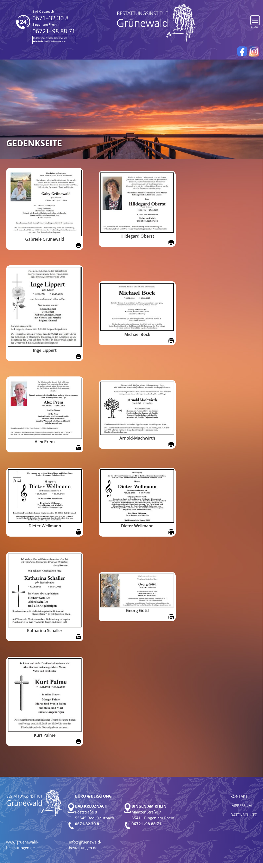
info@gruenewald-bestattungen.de (85, 844)
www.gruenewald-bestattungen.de (22, 844)
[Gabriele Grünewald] (45, 203)
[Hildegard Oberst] (137, 202)
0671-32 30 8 (87, 823)
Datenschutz (243, 814)
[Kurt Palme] (45, 695)
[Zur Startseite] (157, 22)
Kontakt (238, 796)
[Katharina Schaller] (45, 590)
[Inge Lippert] (45, 307)
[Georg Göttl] (137, 590)
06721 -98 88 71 (146, 823)
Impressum (241, 805)
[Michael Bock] (137, 307)
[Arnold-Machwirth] (137, 408)
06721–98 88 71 (53, 28)
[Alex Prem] (45, 408)
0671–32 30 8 (50, 15)
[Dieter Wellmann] (45, 496)
